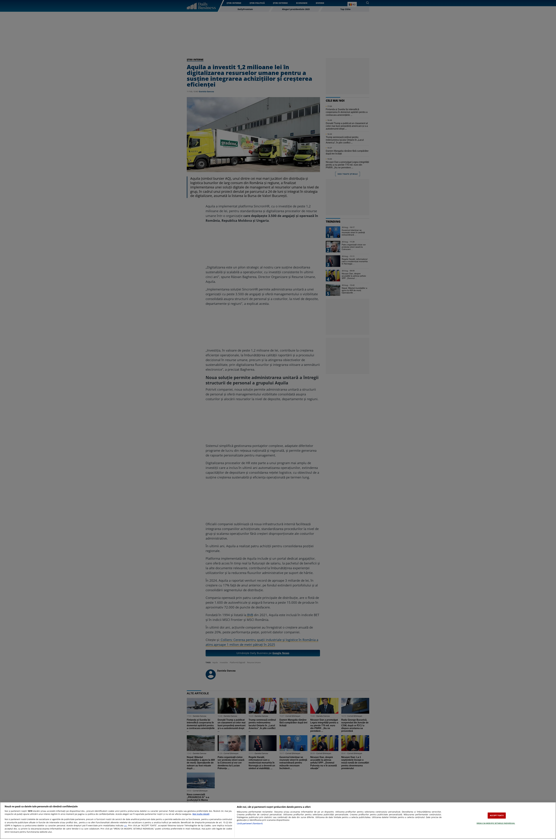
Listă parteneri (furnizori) (250, 823)
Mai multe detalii (200, 814)
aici (125, 825)
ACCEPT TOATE (497, 815)
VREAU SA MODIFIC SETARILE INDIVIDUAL (496, 823)
